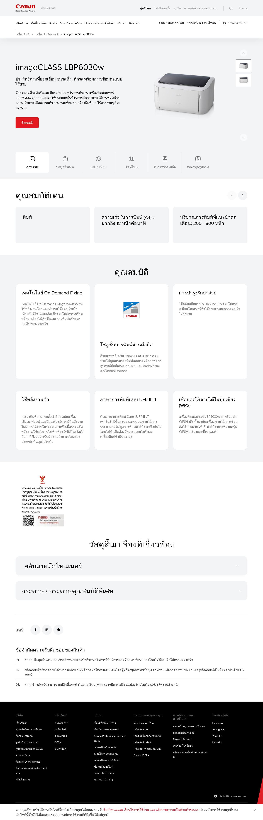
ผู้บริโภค (145, 8)
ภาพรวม (32, 167)
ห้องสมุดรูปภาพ (198, 167)
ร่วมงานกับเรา (23, 755)
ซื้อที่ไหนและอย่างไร (44, 23)
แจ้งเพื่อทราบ (23, 779)
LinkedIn (217, 742)
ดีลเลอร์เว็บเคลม (182, 739)
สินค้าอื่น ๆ (61, 748)
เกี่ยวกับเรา (22, 722)
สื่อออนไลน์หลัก (24, 735)
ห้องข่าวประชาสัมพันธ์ (99, 23)
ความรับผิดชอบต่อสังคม (29, 729)
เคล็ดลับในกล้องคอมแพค (147, 735)
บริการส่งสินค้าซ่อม (183, 732)
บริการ (121, 23)
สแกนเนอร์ (61, 735)
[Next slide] (243, 53)
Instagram (218, 729)
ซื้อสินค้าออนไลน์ (103, 766)
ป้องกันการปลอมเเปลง (106, 729)
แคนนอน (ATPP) (103, 779)
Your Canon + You (71, 23)
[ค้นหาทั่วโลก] (231, 8)
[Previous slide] (243, 137)
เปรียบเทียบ (98, 167)
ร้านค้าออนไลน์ (237, 23)
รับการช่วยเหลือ (165, 167)
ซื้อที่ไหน (131, 167)
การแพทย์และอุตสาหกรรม (201, 8)
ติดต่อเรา (134, 23)
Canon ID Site (141, 755)
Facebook (217, 722)
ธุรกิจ (177, 8)
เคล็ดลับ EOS (141, 729)
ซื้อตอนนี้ (27, 122)
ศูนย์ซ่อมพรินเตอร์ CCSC (29, 748)
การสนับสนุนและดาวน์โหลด (189, 726)
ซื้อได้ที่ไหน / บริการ (105, 722)
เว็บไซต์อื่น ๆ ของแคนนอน (233, 796)
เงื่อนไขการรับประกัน (106, 753)
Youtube (217, 735)
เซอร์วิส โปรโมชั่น (183, 745)
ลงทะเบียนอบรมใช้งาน (107, 760)
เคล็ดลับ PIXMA (142, 742)
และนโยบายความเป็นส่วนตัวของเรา (175, 810)
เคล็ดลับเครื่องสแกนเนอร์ (147, 748)
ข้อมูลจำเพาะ (65, 167)
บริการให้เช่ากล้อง (104, 773)
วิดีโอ (58, 742)
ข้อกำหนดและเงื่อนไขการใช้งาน (126, 810)
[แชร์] (35, 630)
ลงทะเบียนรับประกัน (171, 23)
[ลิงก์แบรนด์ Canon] (25, 8)
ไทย (241, 8)
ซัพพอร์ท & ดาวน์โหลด (201, 23)
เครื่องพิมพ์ (60, 729)
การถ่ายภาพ (61, 722)
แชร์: (20, 629)
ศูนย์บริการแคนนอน (27, 742)
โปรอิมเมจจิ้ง (162, 8)
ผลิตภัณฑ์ (22, 23)
